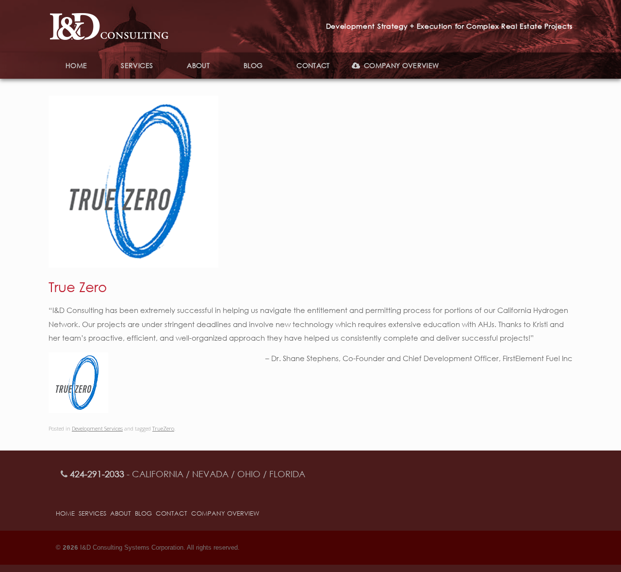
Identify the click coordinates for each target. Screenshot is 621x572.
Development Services (97, 428)
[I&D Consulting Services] (109, 26)
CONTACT (312, 65)
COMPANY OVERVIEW (401, 65)
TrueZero (163, 428)
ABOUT (198, 65)
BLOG (253, 65)
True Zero (78, 286)
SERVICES (137, 65)
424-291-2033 (97, 474)
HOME (76, 65)
